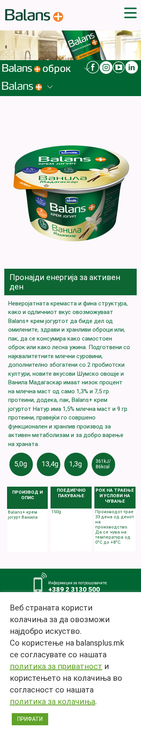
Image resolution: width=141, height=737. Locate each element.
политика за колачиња (52, 701)
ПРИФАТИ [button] (30, 719)
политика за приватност (56, 666)
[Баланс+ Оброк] (40, 74)
